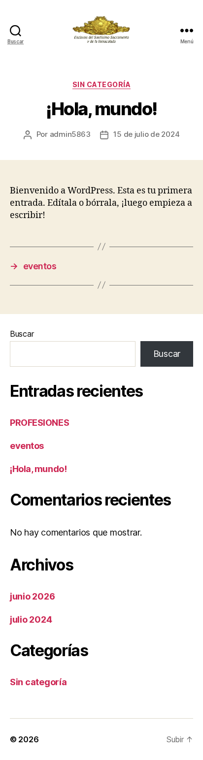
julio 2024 (31, 619)
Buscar (22, 334)
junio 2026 (32, 596)
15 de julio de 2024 (146, 134)
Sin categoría (101, 84)
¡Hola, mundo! (38, 469)
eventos (27, 446)
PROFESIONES (39, 422)
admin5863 (70, 134)
